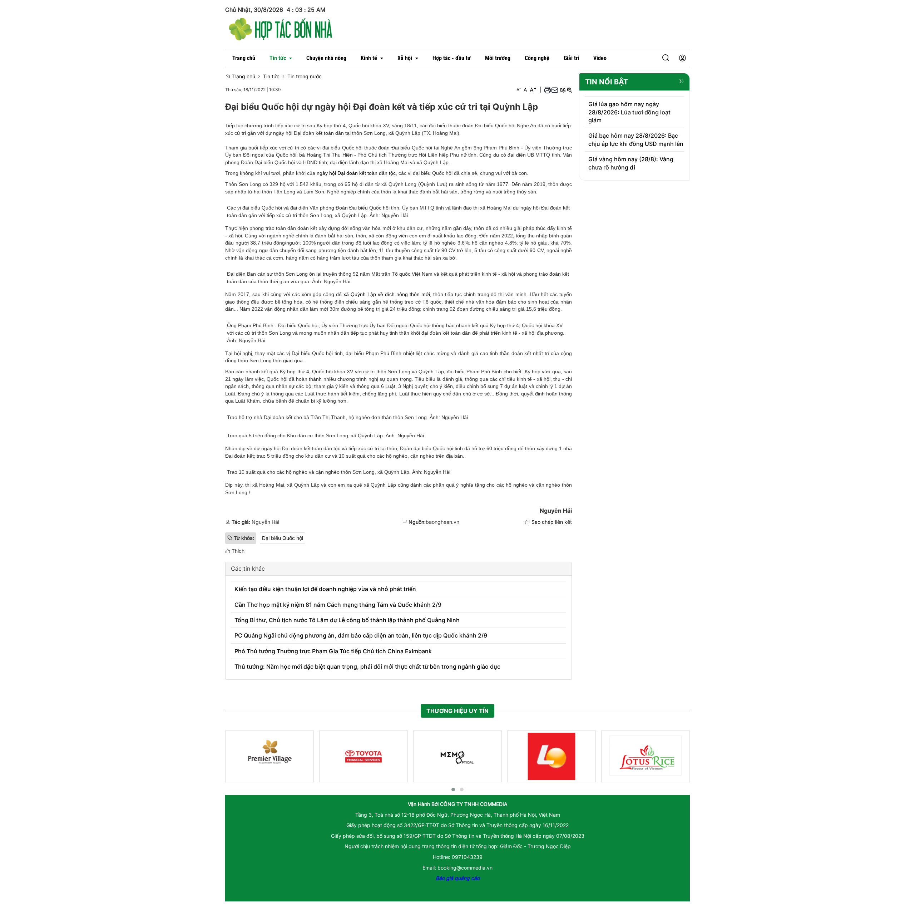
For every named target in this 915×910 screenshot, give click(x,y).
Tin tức (271, 76)
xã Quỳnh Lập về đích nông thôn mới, (387, 294)
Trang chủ (242, 76)
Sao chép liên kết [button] (551, 522)
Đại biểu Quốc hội (282, 538)
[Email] (554, 89)
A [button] (518, 89)
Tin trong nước (304, 76)
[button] (666, 58)
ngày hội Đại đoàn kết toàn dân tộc (356, 173)
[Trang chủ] (280, 28)
